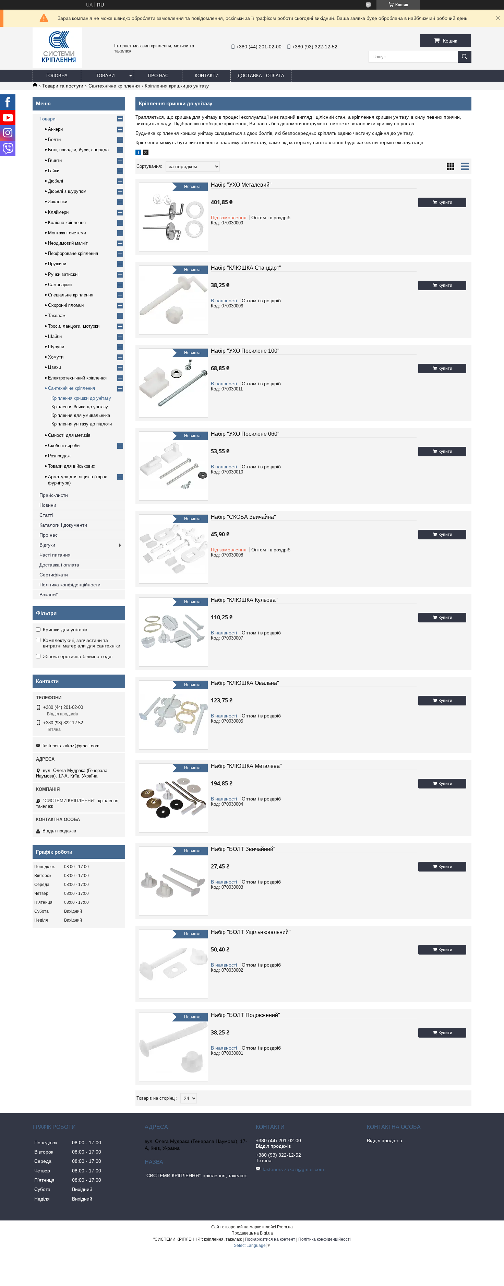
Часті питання (55, 555)
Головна (57, 75)
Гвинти (55, 160)
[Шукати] (464, 57)
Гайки (53, 170)
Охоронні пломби (66, 305)
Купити (445, 202)
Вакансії (48, 594)
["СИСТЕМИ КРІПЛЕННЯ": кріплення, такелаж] (57, 66)
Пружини (57, 263)
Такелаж (56, 315)
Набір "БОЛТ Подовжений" (245, 1015)
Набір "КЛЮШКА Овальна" (245, 683)
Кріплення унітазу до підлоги (81, 423)
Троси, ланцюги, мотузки (73, 326)
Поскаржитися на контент (270, 1239)
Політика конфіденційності (324, 1239)
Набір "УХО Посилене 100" (245, 351)
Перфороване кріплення (73, 253)
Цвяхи (54, 367)
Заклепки (57, 201)
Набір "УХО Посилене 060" (245, 434)
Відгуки (47, 545)
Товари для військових (71, 466)
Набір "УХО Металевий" (241, 185)
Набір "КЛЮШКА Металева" (246, 766)
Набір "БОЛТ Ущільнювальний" (251, 932)
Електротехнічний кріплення (77, 378)
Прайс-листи (53, 495)
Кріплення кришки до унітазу (81, 398)
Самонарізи (60, 284)
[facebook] (138, 153)
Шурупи (56, 346)
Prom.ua (285, 1227)
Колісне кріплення (67, 222)
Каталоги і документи (63, 525)
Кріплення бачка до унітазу (79, 406)
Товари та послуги (62, 86)
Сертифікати (53, 574)
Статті (46, 515)
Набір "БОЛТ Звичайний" (243, 849)
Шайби (55, 336)
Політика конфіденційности (69, 584)
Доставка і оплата (261, 75)
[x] (145, 153)
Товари (105, 75)
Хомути (55, 357)
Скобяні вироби (64, 445)
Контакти (206, 75)
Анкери (55, 129)
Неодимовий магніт (68, 243)
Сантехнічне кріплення (114, 86)
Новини (47, 505)
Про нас (158, 75)
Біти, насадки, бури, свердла (78, 149)
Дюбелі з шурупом (67, 191)
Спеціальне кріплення (70, 294)
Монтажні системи (67, 232)
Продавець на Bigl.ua (252, 1233)
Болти (54, 139)
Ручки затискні (63, 274)
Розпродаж (59, 455)
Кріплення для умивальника (80, 415)
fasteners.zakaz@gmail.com (71, 745)
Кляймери (58, 212)
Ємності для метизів (69, 435)
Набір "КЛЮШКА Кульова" (244, 600)
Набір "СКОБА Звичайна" (243, 517)
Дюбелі (55, 181)
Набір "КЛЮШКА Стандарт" (246, 268)
